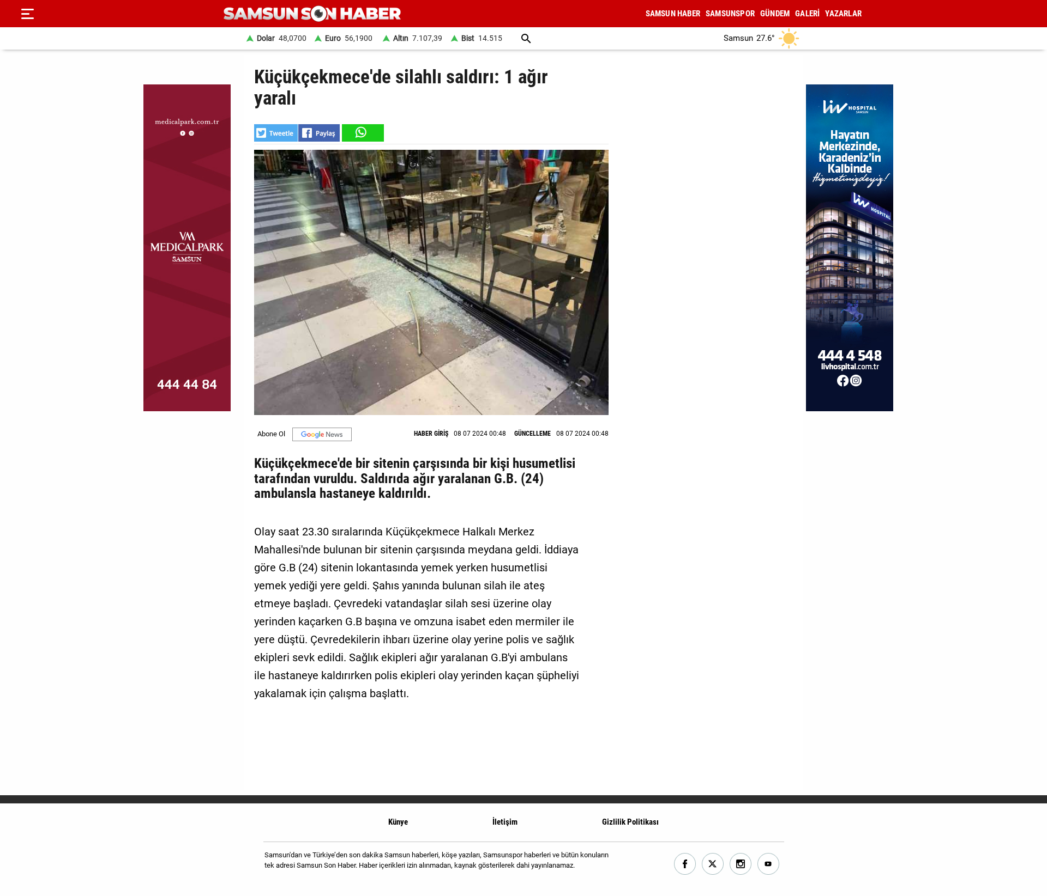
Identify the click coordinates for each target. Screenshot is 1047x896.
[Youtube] (768, 864)
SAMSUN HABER (673, 14)
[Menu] (27, 13)
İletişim (505, 822)
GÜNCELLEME (532, 433)
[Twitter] (713, 864)
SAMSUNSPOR (730, 14)
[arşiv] (526, 38)
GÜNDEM (775, 14)
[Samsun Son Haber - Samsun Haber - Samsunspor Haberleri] (312, 14)
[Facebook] (685, 864)
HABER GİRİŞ (431, 433)
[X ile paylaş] (276, 133)
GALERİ (807, 14)
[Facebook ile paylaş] (319, 133)
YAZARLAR (843, 14)
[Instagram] (741, 864)
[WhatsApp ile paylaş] (362, 133)
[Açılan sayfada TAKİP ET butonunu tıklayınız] (322, 434)
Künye (398, 822)
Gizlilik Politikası (630, 822)
